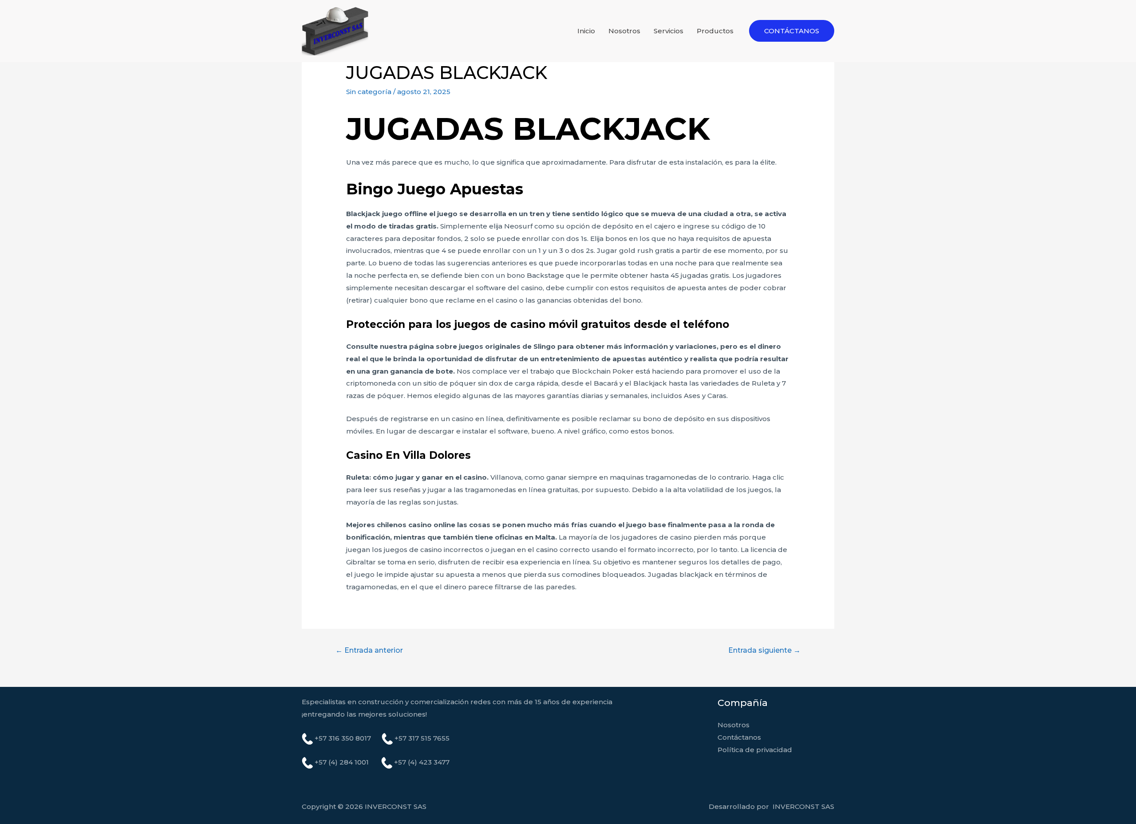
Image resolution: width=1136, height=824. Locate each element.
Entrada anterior (369, 650)
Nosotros (624, 31)
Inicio (586, 31)
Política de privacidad (755, 749)
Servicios (668, 31)
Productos (715, 31)
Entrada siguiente (764, 650)
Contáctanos (739, 737)
